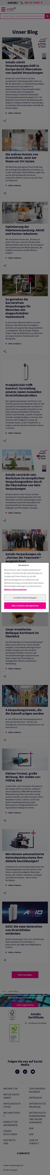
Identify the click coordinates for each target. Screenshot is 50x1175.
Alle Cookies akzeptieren (25, 605)
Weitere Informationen (15, 589)
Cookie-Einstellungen (25, 597)
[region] (25, 587)
